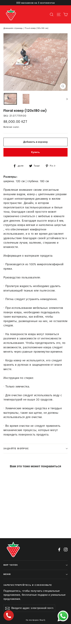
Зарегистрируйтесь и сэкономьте (27, 585)
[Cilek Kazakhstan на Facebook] (59, 549)
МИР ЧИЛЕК (10, 565)
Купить (35, 152)
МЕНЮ (7, 574)
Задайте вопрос (16, 448)
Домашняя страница (13, 28)
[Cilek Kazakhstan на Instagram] (66, 549)
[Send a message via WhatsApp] (63, 616)
